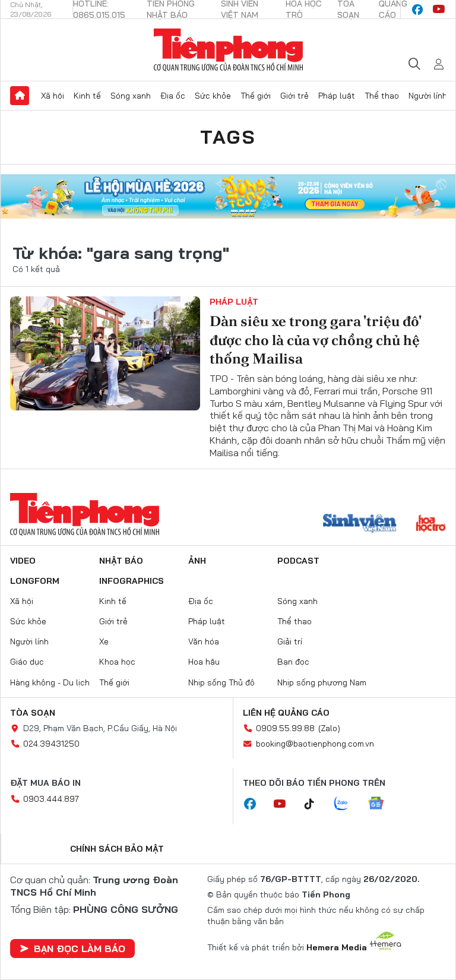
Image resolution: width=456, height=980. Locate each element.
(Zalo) (329, 728)
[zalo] (347, 804)
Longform (34, 581)
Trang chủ (19, 95)
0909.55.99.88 (285, 728)
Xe (104, 641)
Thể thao (382, 95)
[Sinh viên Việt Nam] (360, 524)
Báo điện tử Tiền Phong (228, 50)
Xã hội (52, 95)
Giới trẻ (294, 95)
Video (23, 560)
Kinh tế (87, 95)
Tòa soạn (32, 712)
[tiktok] (315, 804)
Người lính (427, 95)
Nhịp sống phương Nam (321, 682)
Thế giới (255, 95)
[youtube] (439, 9)
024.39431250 (51, 743)
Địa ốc (172, 95)
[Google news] (381, 804)
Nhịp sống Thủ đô (221, 682)
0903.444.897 (51, 799)
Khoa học (117, 661)
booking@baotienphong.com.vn (315, 743)
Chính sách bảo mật (117, 848)
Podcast (298, 560)
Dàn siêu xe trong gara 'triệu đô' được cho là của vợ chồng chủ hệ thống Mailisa (315, 339)
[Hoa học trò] (431, 524)
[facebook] (417, 9)
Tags (228, 136)
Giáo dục (27, 661)
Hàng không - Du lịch (50, 682)
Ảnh (197, 560)
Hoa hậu (204, 661)
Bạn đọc (293, 661)
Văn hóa (203, 641)
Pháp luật (336, 95)
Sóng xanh (130, 95)
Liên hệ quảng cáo (286, 712)
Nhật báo (121, 560)
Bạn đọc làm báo (79, 948)
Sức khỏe (213, 95)
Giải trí (289, 641)
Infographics (131, 581)
